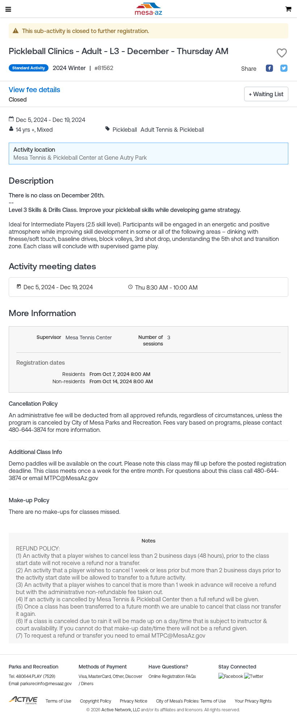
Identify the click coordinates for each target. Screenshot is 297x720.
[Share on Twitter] (284, 70)
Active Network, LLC (121, 709)
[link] (34, 89)
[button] (282, 53)
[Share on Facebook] (269, 70)
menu (8, 9)
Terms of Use (213, 701)
